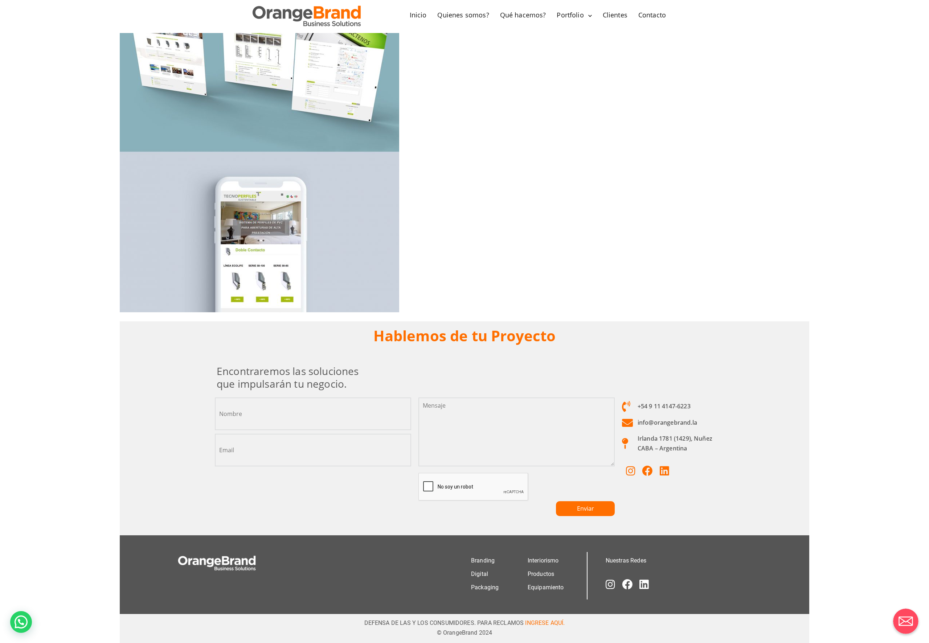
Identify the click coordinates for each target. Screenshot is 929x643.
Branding (483, 560)
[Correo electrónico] (905, 621)
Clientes (615, 15)
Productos (541, 573)
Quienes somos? (463, 15)
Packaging (485, 587)
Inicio (418, 15)
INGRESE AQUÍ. (545, 622)
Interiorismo (543, 560)
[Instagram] (630, 470)
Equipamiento (546, 587)
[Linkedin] (664, 470)
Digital (479, 573)
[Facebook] (647, 470)
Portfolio (570, 15)
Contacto (652, 15)
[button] (21, 622)
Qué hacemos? (523, 15)
